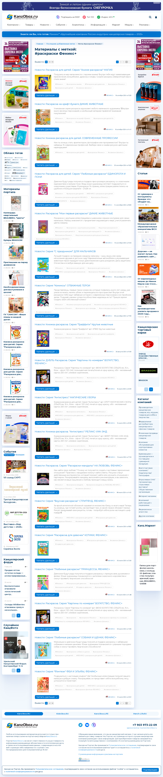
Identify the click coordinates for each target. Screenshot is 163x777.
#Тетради (7, 173)
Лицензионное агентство (145, 510)
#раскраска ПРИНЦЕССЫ (100, 583)
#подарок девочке (84, 587)
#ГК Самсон (11, 162)
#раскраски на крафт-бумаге (78, 118)
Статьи (142, 173)
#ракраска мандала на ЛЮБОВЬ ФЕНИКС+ (103, 485)
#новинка (24, 176)
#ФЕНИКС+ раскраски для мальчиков (70, 272)
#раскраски (71, 618)
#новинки (8, 178)
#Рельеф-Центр (19, 170)
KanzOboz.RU (23, 714)
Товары (29, 25)
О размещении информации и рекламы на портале (100, 754)
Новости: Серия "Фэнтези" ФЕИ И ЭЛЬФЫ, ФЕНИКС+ (66, 671)
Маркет (116, 25)
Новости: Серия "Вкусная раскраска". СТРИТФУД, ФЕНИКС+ (70, 501)
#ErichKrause (19, 157)
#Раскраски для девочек (95, 84)
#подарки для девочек (64, 544)
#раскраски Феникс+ (116, 84)
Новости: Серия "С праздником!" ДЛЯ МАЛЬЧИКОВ (65, 251)
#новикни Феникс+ (83, 122)
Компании (12, 25)
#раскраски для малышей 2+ (90, 231)
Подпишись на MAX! (70, 17)
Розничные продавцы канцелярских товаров (148, 435)
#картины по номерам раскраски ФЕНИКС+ (73, 621)
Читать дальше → (47, 95)
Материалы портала (12, 190)
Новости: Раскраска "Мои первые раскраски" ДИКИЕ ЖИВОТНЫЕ (74, 213)
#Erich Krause (9, 157)
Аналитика (78, 25)
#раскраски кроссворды (86, 308)
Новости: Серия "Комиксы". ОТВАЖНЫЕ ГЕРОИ (62, 285)
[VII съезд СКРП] (16, 466)
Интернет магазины (147, 496)
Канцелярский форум (14, 561)
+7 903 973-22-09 (145, 724)
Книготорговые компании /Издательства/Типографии (146, 472)
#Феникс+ (18, 173)
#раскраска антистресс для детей (102, 446)
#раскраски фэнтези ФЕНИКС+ (88, 689)
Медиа (128, 25)
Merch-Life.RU (140, 714)
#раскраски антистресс (76, 412)
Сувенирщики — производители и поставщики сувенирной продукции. (146, 459)
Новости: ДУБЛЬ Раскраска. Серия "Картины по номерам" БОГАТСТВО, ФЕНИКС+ (77, 362)
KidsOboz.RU (62, 714)
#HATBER (7, 159)
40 (49, 62)
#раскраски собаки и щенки (78, 652)
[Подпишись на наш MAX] (94, 724)
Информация (98, 25)
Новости (44, 25)
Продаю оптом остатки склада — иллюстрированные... (15, 573)
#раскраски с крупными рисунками (80, 228)
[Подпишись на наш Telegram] (80, 724)
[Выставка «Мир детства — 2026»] (16, 513)
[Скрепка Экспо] (16, 538)
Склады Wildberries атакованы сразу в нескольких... (15, 607)
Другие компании (146, 516)
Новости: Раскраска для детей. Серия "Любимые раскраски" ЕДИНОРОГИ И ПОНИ (80, 175)
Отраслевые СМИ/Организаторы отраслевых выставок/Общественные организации (147, 486)
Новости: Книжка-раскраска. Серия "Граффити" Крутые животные (74, 324)
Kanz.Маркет (147, 525)
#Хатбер (7, 176)
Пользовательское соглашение (122, 745)
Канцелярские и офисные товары (25, 19)
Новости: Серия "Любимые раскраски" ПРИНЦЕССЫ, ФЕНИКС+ (72, 569)
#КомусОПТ (8, 170)
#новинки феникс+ (19, 178)
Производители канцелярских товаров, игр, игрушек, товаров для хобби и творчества (148, 412)
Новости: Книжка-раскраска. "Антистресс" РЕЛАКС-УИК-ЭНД (71, 431)
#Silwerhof (24, 159)
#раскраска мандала (74, 485)
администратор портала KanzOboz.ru (142, 728)
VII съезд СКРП (12, 477)
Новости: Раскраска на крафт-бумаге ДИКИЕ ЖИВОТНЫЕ (69, 104)
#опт (6, 180)
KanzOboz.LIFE (101, 714)
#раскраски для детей (64, 88)
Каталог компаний (145, 401)
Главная (39, 44)
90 (52, 62)
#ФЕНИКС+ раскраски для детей (100, 194)
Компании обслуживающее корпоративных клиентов (146, 446)
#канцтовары (15, 176)
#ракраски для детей (75, 194)
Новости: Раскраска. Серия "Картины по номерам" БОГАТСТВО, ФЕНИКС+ (78, 603)
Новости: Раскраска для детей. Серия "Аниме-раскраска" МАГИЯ (73, 69)
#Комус (25, 167)
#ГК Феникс (8, 165)
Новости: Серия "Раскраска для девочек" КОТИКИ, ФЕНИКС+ (71, 535)
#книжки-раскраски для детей (78, 304)
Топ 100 (90, 17)
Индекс (107, 17)
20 (46, 62)
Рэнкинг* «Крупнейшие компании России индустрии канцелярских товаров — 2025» (81, 34)
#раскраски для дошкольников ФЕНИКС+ (53, 239)
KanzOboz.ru (51, 736)
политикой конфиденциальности (20, 771)
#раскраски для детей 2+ (65, 231)
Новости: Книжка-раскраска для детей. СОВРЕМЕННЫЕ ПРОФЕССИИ (76, 138)
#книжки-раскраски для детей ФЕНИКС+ (71, 197)
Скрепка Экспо (12, 549)
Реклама (143, 25)
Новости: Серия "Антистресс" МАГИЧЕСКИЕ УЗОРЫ (65, 397)
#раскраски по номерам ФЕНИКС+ (101, 378)
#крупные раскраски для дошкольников (92, 235)
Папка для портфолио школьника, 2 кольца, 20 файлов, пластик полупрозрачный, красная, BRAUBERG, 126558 (148, 574)
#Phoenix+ (15, 159)
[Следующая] (129, 62)
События (60, 25)
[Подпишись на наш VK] (87, 724)
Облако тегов (13, 153)
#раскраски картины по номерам (113, 618)
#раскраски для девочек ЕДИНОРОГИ (51, 201)
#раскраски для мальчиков (99, 268)
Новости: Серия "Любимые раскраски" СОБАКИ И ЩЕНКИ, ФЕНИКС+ (75, 637)
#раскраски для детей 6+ (103, 118)
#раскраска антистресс (75, 446)
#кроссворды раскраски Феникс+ (113, 308)
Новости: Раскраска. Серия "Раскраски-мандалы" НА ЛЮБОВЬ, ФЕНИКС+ (79, 465)
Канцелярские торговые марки (148, 329)
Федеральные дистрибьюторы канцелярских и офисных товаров (146, 425)
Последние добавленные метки (60, 44)
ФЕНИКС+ (110, 95)
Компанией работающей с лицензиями (145, 502)
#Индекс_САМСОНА (13, 167)
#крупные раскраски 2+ (108, 228)
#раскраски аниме (74, 84)
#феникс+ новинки (16, 180)
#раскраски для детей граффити (101, 334)
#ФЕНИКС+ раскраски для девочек (69, 415)
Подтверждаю (150, 770)
